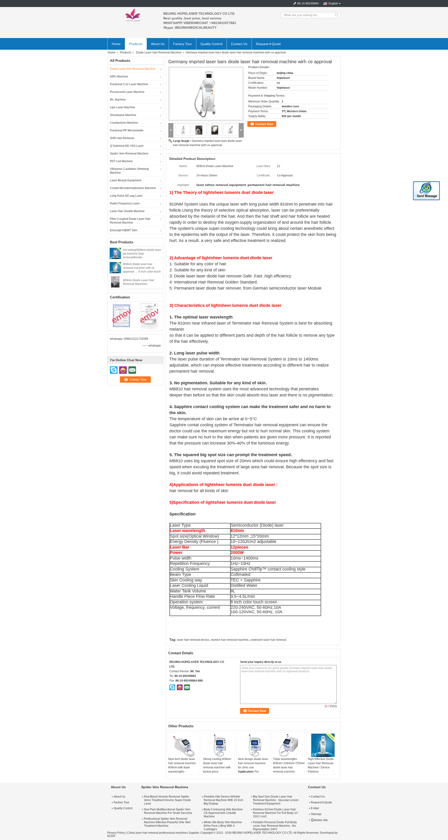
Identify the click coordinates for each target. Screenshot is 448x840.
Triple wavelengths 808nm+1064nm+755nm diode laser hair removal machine (288, 765)
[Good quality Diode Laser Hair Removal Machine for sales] (121, 315)
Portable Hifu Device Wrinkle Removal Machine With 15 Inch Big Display (223, 800)
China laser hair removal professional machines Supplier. (163, 832)
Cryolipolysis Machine (124, 122)
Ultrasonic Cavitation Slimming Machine (129, 170)
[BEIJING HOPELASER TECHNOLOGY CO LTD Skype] (172, 687)
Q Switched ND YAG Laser (127, 145)
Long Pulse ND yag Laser (126, 195)
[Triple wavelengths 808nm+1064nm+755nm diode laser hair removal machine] (288, 745)
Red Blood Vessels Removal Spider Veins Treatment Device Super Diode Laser (167, 800)
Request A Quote (268, 44)
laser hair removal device (193, 639)
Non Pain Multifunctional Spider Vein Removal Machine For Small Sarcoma (168, 811)
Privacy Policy (116, 832)
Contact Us (239, 44)
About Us (157, 44)
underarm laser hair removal (268, 639)
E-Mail (315, 808)
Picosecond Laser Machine (127, 92)
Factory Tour (182, 44)
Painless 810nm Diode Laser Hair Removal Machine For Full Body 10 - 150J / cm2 (276, 813)
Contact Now (264, 124)
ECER (111, 836)
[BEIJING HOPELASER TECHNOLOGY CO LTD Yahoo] (180, 687)
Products (135, 44)
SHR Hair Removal (122, 138)
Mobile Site (321, 820)
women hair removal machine (229, 639)
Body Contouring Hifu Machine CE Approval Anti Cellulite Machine (223, 813)
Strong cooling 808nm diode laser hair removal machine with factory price (217, 765)
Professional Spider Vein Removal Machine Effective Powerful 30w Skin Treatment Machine (167, 822)
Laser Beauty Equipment (125, 180)
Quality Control (211, 44)
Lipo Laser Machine (122, 107)
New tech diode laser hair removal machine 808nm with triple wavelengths (182, 765)
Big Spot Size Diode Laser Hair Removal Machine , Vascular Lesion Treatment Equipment (275, 800)
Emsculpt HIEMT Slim (123, 230)
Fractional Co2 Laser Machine (129, 84)
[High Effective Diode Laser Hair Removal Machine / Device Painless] (323, 745)
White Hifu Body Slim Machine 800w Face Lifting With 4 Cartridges (223, 826)
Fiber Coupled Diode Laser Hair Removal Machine (130, 220)
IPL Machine (118, 99)
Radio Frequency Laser (125, 203)
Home (116, 44)
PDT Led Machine (121, 161)
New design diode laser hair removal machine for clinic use (253, 763)
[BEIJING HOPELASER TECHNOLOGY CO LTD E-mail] (187, 687)
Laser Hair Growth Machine (127, 211)
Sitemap (316, 814)
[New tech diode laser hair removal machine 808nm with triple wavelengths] (183, 745)
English (333, 3)
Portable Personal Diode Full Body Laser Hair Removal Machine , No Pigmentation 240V (275, 826)
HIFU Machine (119, 76)
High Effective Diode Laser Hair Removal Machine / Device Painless (321, 765)
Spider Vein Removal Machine (129, 153)
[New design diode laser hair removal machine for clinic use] (253, 745)
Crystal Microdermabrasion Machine (133, 188)
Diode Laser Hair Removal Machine (159, 52)
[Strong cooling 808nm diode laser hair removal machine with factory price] (218, 745)
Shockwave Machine (123, 115)
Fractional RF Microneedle (127, 130)
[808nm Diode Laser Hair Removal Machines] (115, 281)
